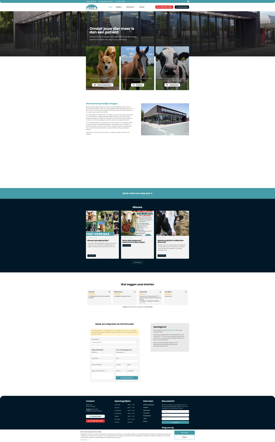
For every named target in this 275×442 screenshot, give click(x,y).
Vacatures (146, 413)
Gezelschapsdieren (148, 405)
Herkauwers (146, 410)
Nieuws (145, 421)
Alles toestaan (184, 432)
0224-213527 (121, 1)
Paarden (145, 407)
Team (145, 418)
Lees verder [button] (91, 303)
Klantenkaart (147, 416)
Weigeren (184, 437)
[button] (119, 7)
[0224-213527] (116, 1)
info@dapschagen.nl (96, 411)
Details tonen (84, 439)
